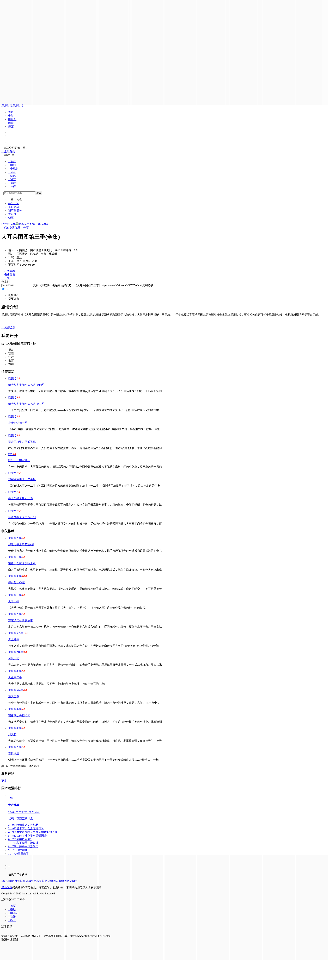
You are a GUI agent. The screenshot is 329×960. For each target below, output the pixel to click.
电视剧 (12, 119)
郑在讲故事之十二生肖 (22, 479)
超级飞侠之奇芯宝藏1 (21, 544)
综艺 (11, 126)
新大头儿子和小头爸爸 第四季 (26, 384)
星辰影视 (17, 105)
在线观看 (8, 270)
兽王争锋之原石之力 (20, 498)
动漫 (11, 122)
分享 (25, 227)
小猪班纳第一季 (17, 422)
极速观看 (8, 274)
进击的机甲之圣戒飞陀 (22, 441)
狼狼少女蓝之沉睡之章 (22, 563)
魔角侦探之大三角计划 (22, 517)
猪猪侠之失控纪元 (19, 715)
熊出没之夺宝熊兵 (19, 460)
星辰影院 (6, 105)
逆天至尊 (13, 696)
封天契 (12, 734)
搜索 (38, 193)
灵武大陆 (13, 658)
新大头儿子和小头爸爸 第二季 (26, 403)
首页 (11, 112)
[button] (13, 295)
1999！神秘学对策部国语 (27, 835)
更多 (5, 780)
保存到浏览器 (12, 227)
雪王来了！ (20, 853)
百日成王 (13, 753)
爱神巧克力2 (20, 839)
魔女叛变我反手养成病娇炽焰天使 (33, 832)
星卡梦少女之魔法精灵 (26, 828)
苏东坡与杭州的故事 (20, 620)
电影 (11, 115)
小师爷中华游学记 (23, 846)
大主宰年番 (15, 677)
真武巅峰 (17, 850)
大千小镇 (13, 601)
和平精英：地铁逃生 (24, 842)
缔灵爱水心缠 (16, 582)
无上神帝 (13, 639)
